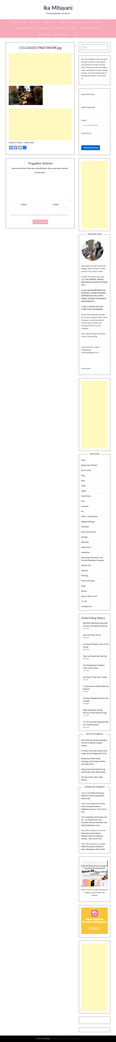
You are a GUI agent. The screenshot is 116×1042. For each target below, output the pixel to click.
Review (72, 28)
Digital (83, 491)
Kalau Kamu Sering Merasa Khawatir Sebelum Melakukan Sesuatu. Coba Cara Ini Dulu (92, 836)
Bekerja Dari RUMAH (78, 22)
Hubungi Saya (19, 22)
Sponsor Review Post (90, 28)
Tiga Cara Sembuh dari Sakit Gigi (95, 656)
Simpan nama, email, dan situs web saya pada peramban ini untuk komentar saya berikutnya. (40, 215)
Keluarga (96, 22)
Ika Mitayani (58, 8)
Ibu (82, 511)
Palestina (84, 571)
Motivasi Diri (59, 28)
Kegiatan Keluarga (25, 28)
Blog (62, 22)
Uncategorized (86, 606)
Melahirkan (85, 552)
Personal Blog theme (73, 1039)
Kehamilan (43, 28)
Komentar (40, 173)
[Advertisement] (40, 69)
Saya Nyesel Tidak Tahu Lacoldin (95, 677)
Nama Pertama (87, 94)
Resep (83, 586)
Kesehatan (85, 542)
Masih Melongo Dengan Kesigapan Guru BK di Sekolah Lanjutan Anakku (94, 743)
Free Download (62, 34)
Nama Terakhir (88, 107)
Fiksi (83, 501)
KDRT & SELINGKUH (89, 516)
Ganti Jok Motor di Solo (92, 635)
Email (56, 204)
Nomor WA (86, 133)
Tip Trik (84, 601)
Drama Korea (43, 34)
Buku (76, 34)
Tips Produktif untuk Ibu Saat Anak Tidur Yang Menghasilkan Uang (94, 822)
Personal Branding (88, 581)
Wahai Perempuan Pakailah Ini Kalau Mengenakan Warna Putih (92, 795)
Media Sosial (86, 547)
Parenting (35, 22)
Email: (84, 120)
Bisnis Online (50, 22)
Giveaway (85, 506)
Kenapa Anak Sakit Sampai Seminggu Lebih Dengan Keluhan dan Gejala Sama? (93, 761)
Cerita (83, 486)
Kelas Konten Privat (88, 532)
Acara (83, 460)
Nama (24, 204)
